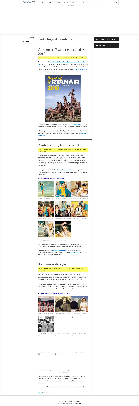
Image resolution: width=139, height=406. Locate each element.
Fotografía (83, 58)
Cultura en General (65, 58)
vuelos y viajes (42, 151)
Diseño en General (75, 58)
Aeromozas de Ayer (52, 264)
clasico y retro (61, 149)
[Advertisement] (69, 18)
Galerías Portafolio (81, 149)
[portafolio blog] (29, 3)
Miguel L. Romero (43, 58)
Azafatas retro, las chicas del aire (61, 145)
